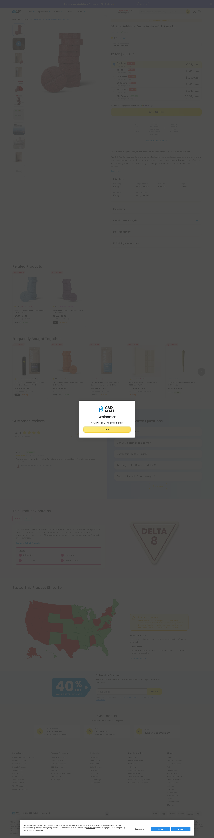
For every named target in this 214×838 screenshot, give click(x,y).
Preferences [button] (39, 830)
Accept (180, 829)
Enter (107, 429)
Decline (160, 829)
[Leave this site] (132, 403)
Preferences (139, 829)
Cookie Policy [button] (90, 828)
